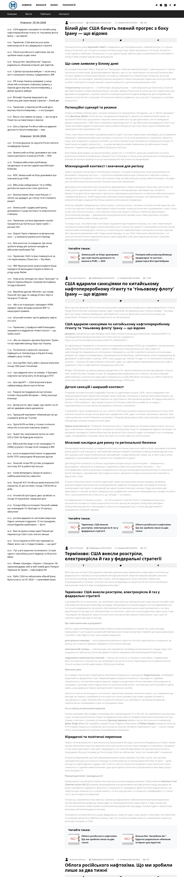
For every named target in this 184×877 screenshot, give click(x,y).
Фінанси (41, 5)
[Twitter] (175, 5)
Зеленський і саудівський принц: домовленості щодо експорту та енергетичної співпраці (31, 211)
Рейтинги (46, 14)
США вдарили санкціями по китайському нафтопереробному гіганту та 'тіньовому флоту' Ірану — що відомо (32, 32)
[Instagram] (161, 5)
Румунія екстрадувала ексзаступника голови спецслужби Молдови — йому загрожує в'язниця (32, 395)
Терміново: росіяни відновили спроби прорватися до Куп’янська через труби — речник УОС (30, 223)
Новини (27, 5)
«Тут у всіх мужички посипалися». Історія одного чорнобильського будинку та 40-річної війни (32, 553)
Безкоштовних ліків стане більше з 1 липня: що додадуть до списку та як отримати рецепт (31, 198)
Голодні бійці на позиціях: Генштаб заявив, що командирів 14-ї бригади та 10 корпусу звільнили (32, 508)
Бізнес (54, 5)
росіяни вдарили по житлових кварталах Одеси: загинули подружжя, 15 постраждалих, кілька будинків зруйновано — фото (31, 521)
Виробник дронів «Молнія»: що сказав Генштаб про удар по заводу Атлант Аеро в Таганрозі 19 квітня (30, 295)
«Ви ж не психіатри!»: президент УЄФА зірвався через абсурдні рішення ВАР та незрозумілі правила (30, 308)
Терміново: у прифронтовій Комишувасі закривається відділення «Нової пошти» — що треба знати (31, 330)
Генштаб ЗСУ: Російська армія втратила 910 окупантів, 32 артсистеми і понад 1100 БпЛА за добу (33, 485)
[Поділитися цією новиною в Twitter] (120, 40)
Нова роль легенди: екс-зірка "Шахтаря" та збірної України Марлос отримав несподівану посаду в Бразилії (32, 282)
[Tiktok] (165, 5)
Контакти (64, 14)
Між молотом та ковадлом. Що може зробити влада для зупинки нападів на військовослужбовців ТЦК (29, 246)
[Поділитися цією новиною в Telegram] (158, 40)
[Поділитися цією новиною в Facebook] (83, 40)
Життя (28, 14)
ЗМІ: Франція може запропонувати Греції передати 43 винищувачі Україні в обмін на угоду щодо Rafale (31, 269)
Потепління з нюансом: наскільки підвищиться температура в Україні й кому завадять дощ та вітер (30, 353)
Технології (69, 5)
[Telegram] (156, 5)
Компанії (12, 14)
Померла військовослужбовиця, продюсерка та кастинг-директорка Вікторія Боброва (30, 165)
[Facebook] (170, 5)
